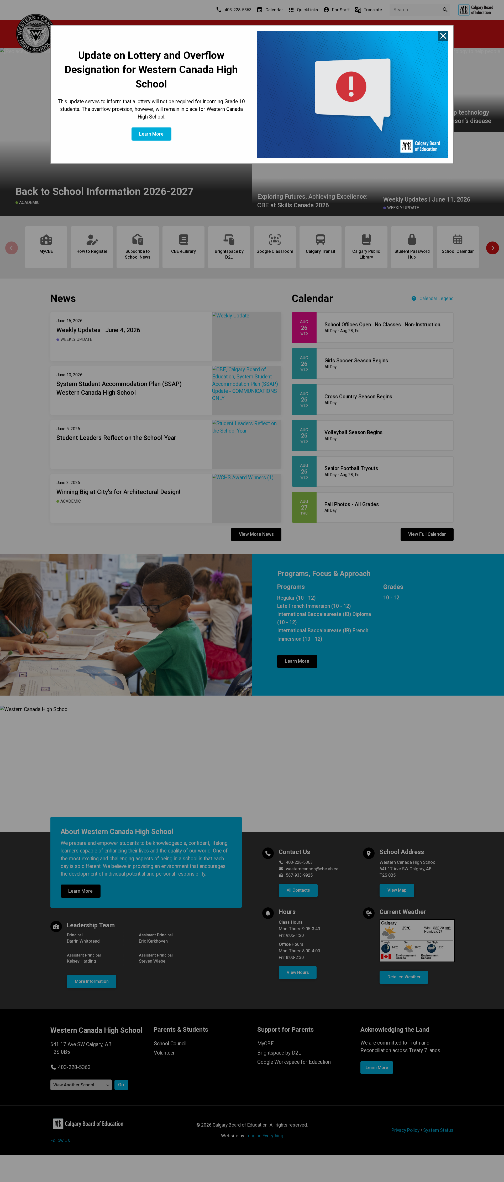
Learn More (151, 134)
